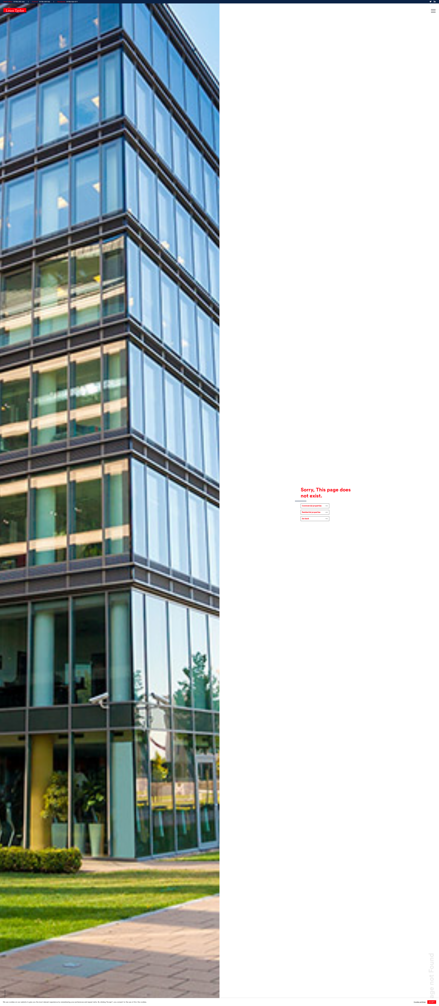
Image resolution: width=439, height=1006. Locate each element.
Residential (397, 11)
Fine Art (417, 11)
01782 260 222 (19, 2)
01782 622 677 (72, 2)
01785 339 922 (44, 2)
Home (357, 11)
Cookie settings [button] (420, 1002)
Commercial (376, 11)
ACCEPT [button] (432, 1002)
